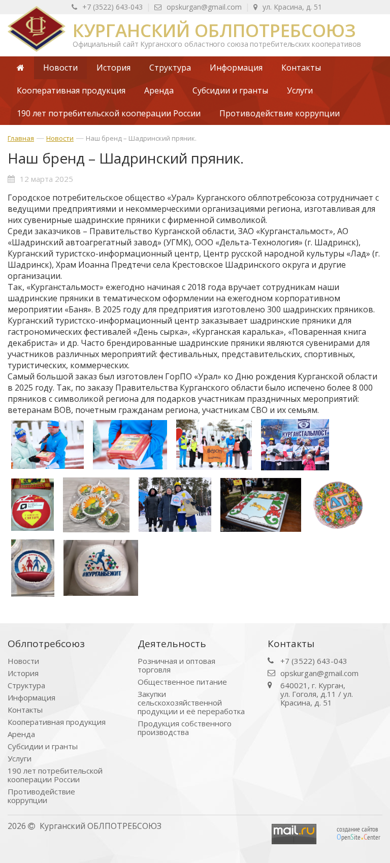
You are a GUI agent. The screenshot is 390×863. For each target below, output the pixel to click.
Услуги (19, 758)
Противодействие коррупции (41, 796)
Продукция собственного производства (185, 728)
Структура (26, 685)
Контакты (25, 710)
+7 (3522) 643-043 (112, 7)
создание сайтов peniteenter (358, 833)
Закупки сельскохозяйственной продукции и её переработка (191, 703)
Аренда (21, 734)
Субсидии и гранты (43, 746)
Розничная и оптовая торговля (176, 665)
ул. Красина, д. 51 (292, 7)
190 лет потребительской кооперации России (55, 775)
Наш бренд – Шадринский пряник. (141, 138)
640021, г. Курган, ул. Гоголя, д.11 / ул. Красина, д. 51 (316, 694)
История (23, 673)
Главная (21, 138)
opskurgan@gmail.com (204, 7)
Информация (31, 697)
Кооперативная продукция (57, 722)
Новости (60, 138)
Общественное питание (182, 682)
